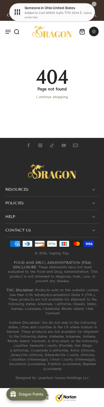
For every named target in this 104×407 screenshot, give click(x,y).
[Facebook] (28, 145)
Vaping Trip (59, 253)
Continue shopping (52, 97)
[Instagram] (40, 145)
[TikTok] (52, 145)
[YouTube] (64, 145)
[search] (16, 31)
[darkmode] (94, 31)
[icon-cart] (82, 31)
